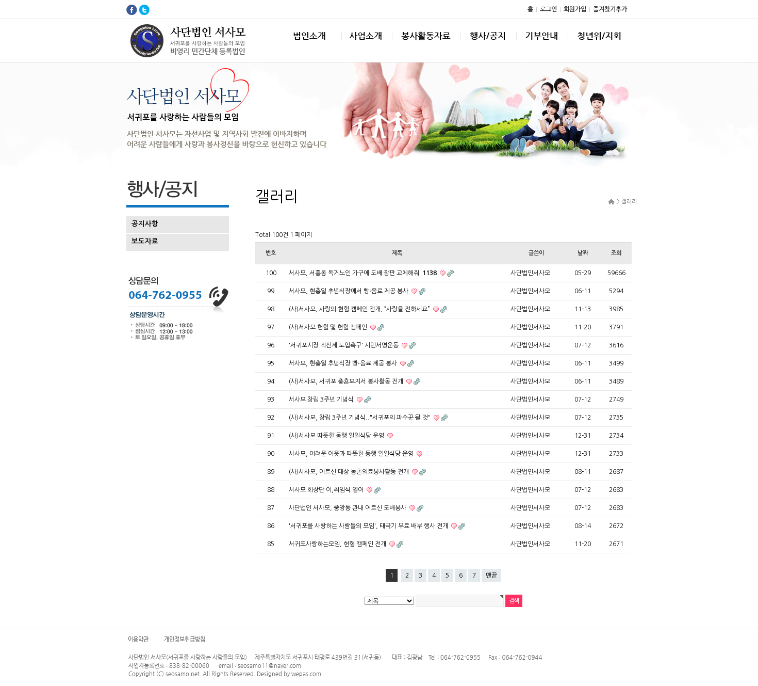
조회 (616, 253)
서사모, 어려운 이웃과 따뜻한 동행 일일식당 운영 (352, 454)
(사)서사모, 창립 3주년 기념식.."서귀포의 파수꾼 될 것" (360, 417)
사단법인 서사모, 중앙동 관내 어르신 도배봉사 (348, 508)
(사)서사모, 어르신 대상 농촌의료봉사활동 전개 (349, 472)
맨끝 (491, 575)
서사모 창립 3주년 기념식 (322, 399)
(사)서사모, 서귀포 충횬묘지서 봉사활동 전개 (347, 381)
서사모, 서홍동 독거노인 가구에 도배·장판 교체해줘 (363, 273)
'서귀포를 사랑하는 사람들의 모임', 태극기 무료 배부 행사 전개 (369, 526)
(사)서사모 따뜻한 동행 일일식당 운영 (337, 436)
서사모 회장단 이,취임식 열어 (327, 490)
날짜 (583, 253)
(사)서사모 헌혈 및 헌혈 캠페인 (329, 327)
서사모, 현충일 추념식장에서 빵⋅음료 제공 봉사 (349, 291)
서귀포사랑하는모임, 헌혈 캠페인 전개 (338, 544)
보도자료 (144, 241)
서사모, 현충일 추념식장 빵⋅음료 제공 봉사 (344, 363)
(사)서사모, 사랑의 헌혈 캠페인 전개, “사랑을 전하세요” (360, 309)
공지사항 (144, 223)
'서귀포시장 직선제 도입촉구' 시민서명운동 (344, 345)
